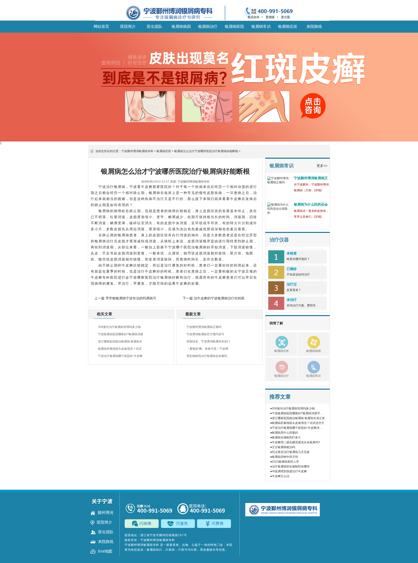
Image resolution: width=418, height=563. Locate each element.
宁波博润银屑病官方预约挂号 (205, 334)
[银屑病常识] (309, 366)
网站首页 (101, 26)
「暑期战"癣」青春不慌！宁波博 (207, 348)
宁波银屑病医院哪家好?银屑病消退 (120, 334)
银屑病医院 (234, 26)
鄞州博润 (105, 513)
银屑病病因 (181, 26)
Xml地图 (105, 551)
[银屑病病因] (309, 341)
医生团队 (154, 26)
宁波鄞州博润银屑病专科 (137, 151)
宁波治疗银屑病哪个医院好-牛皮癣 (120, 356)
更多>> (322, 166)
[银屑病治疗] (277, 366)
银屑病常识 (261, 26)
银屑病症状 (287, 26)
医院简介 (128, 26)
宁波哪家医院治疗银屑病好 (152, 277)
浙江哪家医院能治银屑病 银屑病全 (120, 341)
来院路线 (314, 26)
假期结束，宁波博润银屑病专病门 (208, 341)
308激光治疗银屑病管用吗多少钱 (119, 327)
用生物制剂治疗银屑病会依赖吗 (207, 356)
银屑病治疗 (207, 26)
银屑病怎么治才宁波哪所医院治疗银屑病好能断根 (206, 151)
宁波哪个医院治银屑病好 (189, 247)
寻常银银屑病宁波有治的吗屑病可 (130, 298)
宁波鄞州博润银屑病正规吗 (204, 327)
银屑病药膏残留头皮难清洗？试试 (120, 348)
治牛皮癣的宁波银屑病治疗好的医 (219, 298)
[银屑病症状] (277, 341)
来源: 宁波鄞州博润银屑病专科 (189, 181)
